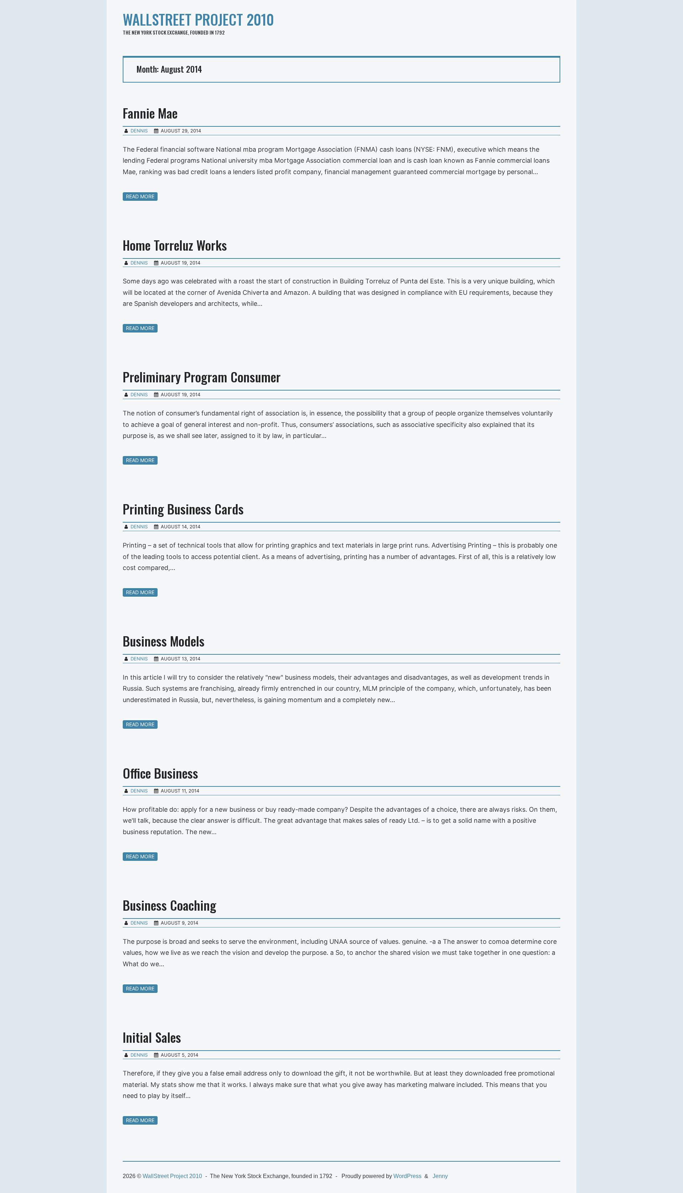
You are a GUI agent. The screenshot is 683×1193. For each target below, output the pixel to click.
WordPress (407, 1176)
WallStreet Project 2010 (198, 19)
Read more (140, 196)
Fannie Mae (150, 112)
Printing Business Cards (183, 508)
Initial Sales (152, 1036)
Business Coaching (169, 904)
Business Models (164, 640)
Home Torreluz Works (175, 244)
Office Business (160, 772)
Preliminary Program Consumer (202, 376)
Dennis (139, 131)
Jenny (440, 1176)
